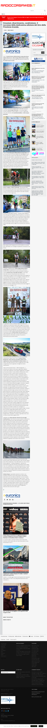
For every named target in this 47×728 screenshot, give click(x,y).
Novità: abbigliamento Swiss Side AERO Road (38, 69)
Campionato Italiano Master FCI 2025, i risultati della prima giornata (15, 574)
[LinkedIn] (6, 711)
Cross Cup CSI (13, 639)
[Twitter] (8, 711)
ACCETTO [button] (40, 726)
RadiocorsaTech (35, 661)
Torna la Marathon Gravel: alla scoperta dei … (40, 137)
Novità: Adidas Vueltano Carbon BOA (23, 672)
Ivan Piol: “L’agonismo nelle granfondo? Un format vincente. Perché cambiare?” (38, 182)
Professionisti (11, 636)
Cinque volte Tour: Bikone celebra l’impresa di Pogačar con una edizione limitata (23, 676)
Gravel (7, 639)
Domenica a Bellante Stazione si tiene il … (40, 126)
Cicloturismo (25, 636)
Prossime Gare (4, 636)
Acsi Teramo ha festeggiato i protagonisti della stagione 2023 (15, 611)
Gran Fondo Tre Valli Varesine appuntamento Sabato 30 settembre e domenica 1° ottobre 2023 (38, 173)
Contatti (33, 160)
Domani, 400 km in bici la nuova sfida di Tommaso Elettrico (38, 187)
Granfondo (18, 636)
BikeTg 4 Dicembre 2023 (36, 696)
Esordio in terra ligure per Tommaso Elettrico (36, 167)
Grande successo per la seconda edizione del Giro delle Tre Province (38, 104)
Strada (5, 30)
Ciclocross (3, 639)
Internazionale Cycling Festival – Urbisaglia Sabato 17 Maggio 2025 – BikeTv (38, 680)
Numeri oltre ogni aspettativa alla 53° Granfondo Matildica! (38, 96)
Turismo (33, 665)
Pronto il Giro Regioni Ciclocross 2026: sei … (40, 132)
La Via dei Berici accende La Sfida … (39, 149)
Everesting (33, 652)
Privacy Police (3, 658)
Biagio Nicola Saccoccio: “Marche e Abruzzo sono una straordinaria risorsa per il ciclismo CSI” (38, 77)
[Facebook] (2, 711)
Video (33, 666)
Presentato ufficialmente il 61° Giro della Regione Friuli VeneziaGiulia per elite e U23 (37, 115)
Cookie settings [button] (34, 726)
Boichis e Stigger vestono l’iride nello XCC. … (39, 143)
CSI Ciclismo (36, 636)
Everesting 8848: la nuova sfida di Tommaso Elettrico (38, 177)
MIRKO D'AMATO (11, 30)
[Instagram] (4, 711)
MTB (42, 636)
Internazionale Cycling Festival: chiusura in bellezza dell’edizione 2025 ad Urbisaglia (39, 676)
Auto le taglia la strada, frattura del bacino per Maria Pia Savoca (38, 163)
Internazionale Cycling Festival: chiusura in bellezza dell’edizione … (38, 693)
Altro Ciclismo (34, 645)
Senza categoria (35, 662)
